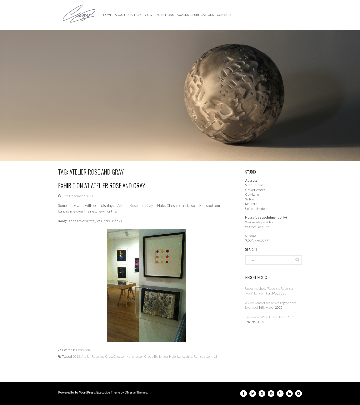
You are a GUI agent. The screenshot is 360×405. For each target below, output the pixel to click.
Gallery (134, 14)
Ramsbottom (203, 356)
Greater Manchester (128, 356)
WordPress (87, 392)
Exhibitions (164, 14)
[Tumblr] (271, 394)
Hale (172, 356)
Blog (148, 14)
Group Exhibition (156, 356)
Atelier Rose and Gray (135, 205)
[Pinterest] (280, 394)
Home (107, 14)
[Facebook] (243, 394)
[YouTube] (298, 394)
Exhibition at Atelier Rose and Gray (101, 185)
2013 (76, 356)
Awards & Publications (195, 14)
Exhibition (83, 350)
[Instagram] (262, 394)
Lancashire (184, 356)
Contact (224, 14)
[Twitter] (252, 394)
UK (216, 356)
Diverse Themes (136, 392)
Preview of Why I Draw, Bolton (266, 317)
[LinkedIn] (289, 394)
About (120, 14)
